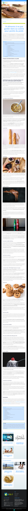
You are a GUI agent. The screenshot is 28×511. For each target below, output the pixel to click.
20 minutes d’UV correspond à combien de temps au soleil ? (8, 440)
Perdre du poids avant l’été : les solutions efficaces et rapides (8, 452)
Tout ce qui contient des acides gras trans (9, 417)
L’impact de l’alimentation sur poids (9, 42)
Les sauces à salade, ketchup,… (11, 49)
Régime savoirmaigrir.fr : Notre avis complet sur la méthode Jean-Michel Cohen (19, 468)
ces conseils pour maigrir (13, 72)
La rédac (4, 423)
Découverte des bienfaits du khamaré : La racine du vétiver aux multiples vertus (8, 481)
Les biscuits (9, 51)
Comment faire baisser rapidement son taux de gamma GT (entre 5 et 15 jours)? (8, 468)
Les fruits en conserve (10, 50)
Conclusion (6, 56)
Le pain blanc (9, 46)
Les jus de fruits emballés (11, 53)
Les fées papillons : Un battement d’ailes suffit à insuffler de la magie (19, 440)
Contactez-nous (16, 494)
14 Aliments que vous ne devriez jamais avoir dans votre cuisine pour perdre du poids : (15, 44)
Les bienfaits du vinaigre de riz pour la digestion (8, 504)
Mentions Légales (17, 493)
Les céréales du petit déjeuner (11, 45)
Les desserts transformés (11, 55)
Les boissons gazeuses (10, 48)
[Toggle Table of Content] (24, 41)
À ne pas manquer (7, 499)
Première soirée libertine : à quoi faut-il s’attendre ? (8, 502)
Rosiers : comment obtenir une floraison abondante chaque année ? (8, 505)
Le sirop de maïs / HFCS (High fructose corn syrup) (10, 414)
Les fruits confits (10, 52)
